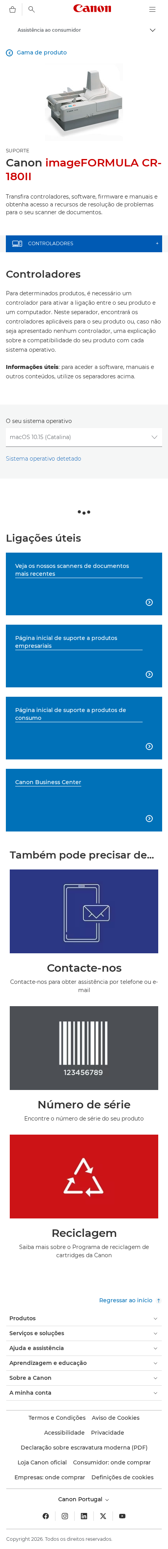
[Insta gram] (65, 1516)
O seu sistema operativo (39, 421)
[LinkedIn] (84, 1516)
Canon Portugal (81, 1499)
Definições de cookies (122, 1477)
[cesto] (12, 9)
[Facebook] (46, 1516)
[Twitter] (103, 1516)
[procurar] (31, 9)
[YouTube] (122, 1516)
